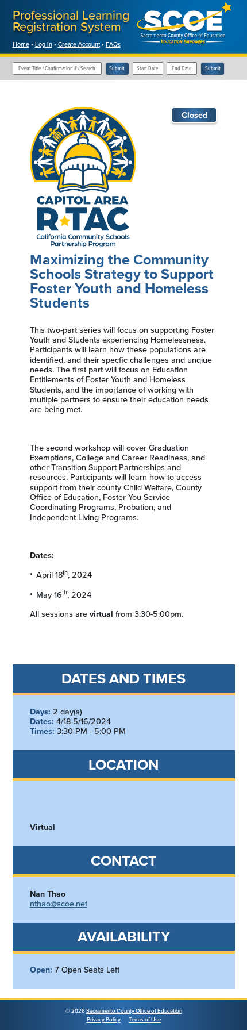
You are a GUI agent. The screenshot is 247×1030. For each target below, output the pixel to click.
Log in (43, 44)
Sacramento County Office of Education (134, 1010)
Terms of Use (145, 1019)
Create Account (79, 44)
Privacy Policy (104, 1019)
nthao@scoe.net (58, 903)
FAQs (113, 44)
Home (21, 44)
